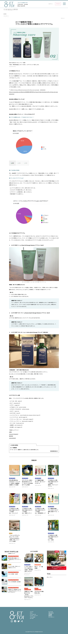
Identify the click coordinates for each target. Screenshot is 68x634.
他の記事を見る (53, 451)
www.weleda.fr (12, 438)
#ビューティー (50, 577)
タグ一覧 (31, 618)
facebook (15, 621)
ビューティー (6, 15)
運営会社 (50, 615)
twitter (19, 621)
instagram (12, 621)
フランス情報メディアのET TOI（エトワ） (9, 4)
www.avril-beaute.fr (13, 434)
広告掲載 (50, 614)
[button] (34, 143)
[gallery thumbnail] (12, 163)
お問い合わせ (51, 613)
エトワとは (50, 611)
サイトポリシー (51, 617)
